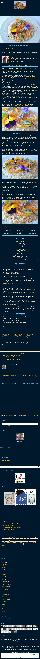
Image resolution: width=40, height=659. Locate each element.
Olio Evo (28, 342)
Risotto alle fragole (5, 334)
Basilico (17, 537)
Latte (28, 539)
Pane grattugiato (25, 540)
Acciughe (3, 537)
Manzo (3, 540)
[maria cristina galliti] (10, 626)
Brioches (4, 574)
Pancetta (20, 540)
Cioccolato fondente (18, 342)
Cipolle (3, 539)
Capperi (24, 537)
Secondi (3, 601)
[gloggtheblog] (12, 631)
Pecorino (3, 542)
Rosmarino (34, 542)
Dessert (3, 576)
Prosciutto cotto (26, 542)
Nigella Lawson (20, 94)
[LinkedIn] (9, 460)
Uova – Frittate (5, 618)
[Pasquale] (20, 626)
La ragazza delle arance (17, 105)
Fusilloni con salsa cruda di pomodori (11, 355)
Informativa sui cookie (28, 657)
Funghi (14, 539)
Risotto (7, 48)
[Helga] (7, 631)
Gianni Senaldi (15, 48)
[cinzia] (31, 626)
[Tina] (23, 626)
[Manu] (12, 629)
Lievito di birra (32, 539)
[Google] (11, 460)
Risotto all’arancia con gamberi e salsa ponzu (18, 335)
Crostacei (4, 613)
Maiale (3, 609)
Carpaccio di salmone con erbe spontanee (12, 358)
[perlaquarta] (23, 629)
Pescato (3, 616)
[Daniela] (34, 626)
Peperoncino (8, 542)
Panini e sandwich (6, 584)
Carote (27, 537)
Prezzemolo (21, 542)
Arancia (7, 342)
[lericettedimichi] (10, 631)
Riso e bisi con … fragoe (8, 356)
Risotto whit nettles (30, 76)
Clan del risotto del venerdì (24, 68)
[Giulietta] (7, 626)
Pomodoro (16, 542)
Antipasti (4, 561)
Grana (24, 342)
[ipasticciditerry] (10, 629)
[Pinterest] (6, 460)
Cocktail (3, 566)
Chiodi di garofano (32, 537)
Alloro (3, 342)
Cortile (3, 606)
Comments (36, 48)
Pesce (3, 611)
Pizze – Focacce (5, 586)
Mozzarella (7, 540)
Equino (3, 608)
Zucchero (4, 344)
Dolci (3, 571)
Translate (10, 425)
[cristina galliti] (31, 629)
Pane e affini (5, 581)
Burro (11, 342)
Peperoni (12, 542)
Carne (3, 603)
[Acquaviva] (28, 629)
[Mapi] (18, 626)
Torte (3, 577)
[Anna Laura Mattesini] (36, 629)
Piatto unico (4, 589)
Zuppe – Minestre (6, 599)
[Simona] (15, 629)
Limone (37, 539)
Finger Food (4, 564)
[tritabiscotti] (34, 629)
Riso (32, 342)
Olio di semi (11, 540)
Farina (11, 539)
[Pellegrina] (4, 631)
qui (35, 226)
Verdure (3, 569)
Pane (3, 583)
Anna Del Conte (17, 78)
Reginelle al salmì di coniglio (9, 375)
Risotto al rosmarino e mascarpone (30, 335)
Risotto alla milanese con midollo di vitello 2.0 (13, 353)
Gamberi (17, 539)
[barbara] (26, 626)
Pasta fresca (4, 594)
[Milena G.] (20, 629)
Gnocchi (3, 593)
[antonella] (4, 626)
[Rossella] (18, 629)
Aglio (7, 537)
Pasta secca (30, 540)
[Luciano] (12, 626)
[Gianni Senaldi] (15, 626)
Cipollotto (7, 539)
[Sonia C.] (15, 631)
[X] (7, 460)
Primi (4, 48)
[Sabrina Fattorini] (2, 626)
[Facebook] (2, 460)
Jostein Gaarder (28, 105)
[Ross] (36, 626)
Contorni (4, 567)
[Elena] (7, 629)
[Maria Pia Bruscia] (26, 629)
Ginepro (21, 539)
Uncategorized (5, 619)
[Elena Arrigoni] (2, 629)
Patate (35, 540)
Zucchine (3, 545)
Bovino (3, 604)
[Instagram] (4, 460)
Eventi (3, 579)
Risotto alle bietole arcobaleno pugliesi (12, 359)
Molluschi (4, 614)
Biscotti (3, 572)
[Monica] (4, 629)
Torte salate (4, 588)
